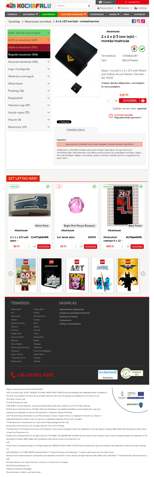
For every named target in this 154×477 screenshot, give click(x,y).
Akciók (112, 14)
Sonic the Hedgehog (42, 351)
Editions (14, 327)
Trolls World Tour (18, 358)
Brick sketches (40, 316)
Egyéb (36, 327)
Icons (36, 334)
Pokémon (38, 347)
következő (143, 273)
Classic (14, 320)
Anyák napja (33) (18, 112)
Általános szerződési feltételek (75, 313)
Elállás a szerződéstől (70, 324)
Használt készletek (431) (23, 61)
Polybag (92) (16, 90)
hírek (126, 14)
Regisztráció (106, 8)
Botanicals (15, 316)
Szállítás (142, 8)
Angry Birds (39, 309)
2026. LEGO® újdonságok (24, 33)
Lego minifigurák (19, 69)
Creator (37, 320)
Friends (37, 330)
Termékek (12, 14)
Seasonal (15, 351)
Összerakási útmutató (20, 347)
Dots (36, 323)
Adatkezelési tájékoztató (72, 309)
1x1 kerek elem (66, 237)
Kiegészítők (15, 98)
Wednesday (16, 361)
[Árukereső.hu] (132, 378)
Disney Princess (18, 323)
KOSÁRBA (130, 100)
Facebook (134, 21)
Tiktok (143, 21)
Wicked (37, 361)
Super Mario (39, 354)
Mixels (36, 340)
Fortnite (14, 330)
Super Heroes (17, 354)
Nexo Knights (16, 344)
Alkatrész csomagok (72, 14)
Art (12, 313)
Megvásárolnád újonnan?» (128, 116)
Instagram (138, 21)
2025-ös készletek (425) (23, 40)
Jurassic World (17, 337)
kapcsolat (139, 14)
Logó (28, 6)
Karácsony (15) (17, 127)
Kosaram (107, 2)
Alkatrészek (48, 14)
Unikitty (37, 358)
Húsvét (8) (14, 119)
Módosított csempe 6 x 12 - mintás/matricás (113, 241)
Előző (11, 273)
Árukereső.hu (108, 377)
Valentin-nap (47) (19, 105)
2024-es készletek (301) (23, 47)
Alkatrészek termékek (38, 21)
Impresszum (66, 320)
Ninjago (37, 344)
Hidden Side (16, 334)
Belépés (124, 8)
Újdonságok (97, 14)
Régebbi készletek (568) (23, 54)
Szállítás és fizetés (68, 316)
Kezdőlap (14, 21)
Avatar (37, 313)
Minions (14, 340)
